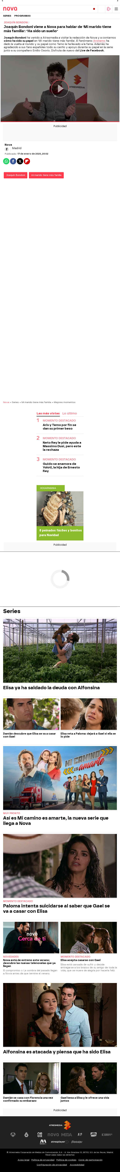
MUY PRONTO (11, 813)
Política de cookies (66, 1160)
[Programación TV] (101, 9)
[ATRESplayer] (108, 9)
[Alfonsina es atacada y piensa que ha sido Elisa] (60, 1015)
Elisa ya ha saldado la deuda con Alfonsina (51, 687)
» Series (14, 402)
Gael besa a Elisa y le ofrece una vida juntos (85, 1099)
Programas (22, 16)
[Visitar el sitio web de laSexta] (26, 1134)
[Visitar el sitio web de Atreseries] (80, 1134)
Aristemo (99, 40)
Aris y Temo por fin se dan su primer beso (59, 426)
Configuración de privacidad (52, 1165)
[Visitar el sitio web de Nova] (53, 1134)
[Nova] (16, 9)
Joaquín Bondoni (15, 175)
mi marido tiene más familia (46, 175)
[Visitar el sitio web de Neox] (39, 1134)
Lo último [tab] (69, 413)
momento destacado (59, 420)
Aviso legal (23, 1160)
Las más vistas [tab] (48, 413)
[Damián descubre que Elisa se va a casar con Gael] (31, 714)
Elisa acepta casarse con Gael (80, 960)
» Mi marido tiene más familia (35, 402)
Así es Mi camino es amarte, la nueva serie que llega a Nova (55, 820)
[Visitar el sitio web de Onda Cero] (93, 1134)
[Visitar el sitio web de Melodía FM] (43, 1142)
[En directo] (94, 9)
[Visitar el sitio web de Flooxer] (76, 1142)
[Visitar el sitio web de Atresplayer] (60, 1142)
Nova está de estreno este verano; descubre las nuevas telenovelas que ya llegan (29, 963)
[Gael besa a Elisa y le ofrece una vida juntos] (89, 1078)
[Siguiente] (117, 1)
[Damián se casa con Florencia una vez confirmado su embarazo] (31, 1078)
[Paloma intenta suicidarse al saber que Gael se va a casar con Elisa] (60, 866)
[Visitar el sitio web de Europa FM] (107, 1134)
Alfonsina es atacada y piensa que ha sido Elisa (57, 1051)
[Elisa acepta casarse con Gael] (89, 938)
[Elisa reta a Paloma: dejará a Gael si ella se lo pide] (89, 714)
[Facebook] (7, 149)
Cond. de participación (90, 1160)
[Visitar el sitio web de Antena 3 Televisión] (13, 1134)
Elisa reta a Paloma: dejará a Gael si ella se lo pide (88, 735)
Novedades (11, 957)
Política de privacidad (42, 1160)
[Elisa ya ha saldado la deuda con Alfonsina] (60, 651)
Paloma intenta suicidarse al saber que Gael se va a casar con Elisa (56, 908)
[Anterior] (2, 1)
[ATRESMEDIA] (60, 1125)
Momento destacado (18, 901)
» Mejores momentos (63, 402)
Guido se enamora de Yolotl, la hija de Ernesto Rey (61, 467)
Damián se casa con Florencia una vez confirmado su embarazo (28, 1099)
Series (7, 16)
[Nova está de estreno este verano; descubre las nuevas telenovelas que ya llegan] (31, 938)
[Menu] (116, 9)
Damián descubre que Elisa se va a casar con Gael (29, 735)
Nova (6, 402)
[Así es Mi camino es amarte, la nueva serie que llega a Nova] (60, 778)
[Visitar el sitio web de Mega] (66, 1134)
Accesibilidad (77, 1165)
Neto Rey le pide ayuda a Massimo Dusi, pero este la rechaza (62, 446)
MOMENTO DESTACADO (59, 438)
